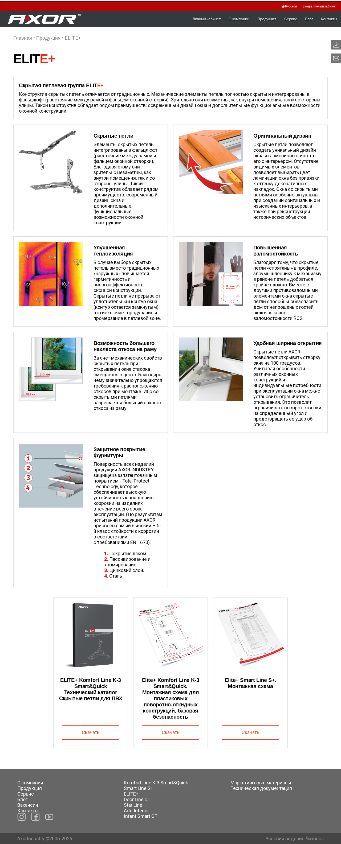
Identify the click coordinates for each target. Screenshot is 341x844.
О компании (239, 19)
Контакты (329, 19)
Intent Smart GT (140, 816)
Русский (291, 6)
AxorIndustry (31, 838)
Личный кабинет (207, 19)
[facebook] (35, 817)
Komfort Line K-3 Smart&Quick (156, 782)
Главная (22, 38)
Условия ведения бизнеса (295, 838)
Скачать (90, 732)
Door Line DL (137, 799)
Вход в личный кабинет (319, 6)
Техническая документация (261, 788)
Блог (309, 19)
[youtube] (49, 817)
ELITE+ (131, 794)
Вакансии (27, 805)
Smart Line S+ (138, 788)
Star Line (133, 805)
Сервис (290, 19)
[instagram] (21, 817)
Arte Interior (136, 810)
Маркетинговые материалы (260, 782)
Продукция (266, 19)
